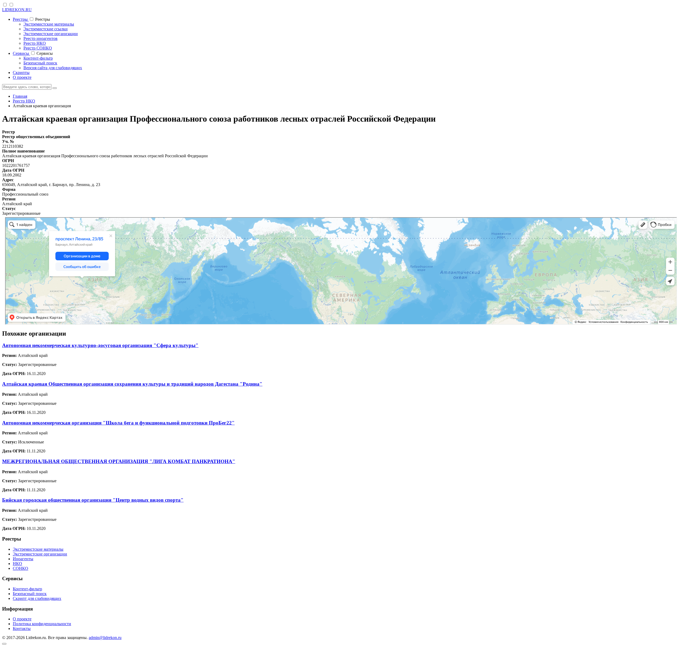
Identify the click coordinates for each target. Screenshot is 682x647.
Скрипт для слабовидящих (37, 598)
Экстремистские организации (50, 33)
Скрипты (21, 72)
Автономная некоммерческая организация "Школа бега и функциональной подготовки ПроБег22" (118, 423)
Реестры (21, 19)
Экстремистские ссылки (45, 29)
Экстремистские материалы (48, 24)
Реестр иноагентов (40, 38)
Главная (20, 96)
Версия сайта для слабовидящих (52, 67)
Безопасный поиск (40, 63)
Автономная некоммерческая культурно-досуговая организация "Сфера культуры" (100, 345)
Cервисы (21, 53)
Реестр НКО (34, 43)
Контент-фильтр (38, 58)
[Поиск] (54, 88)
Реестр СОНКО (37, 48)
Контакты (22, 628)
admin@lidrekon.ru (105, 637)
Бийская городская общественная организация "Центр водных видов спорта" (93, 500)
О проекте (22, 77)
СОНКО (20, 568)
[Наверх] (4, 644)
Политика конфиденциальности (42, 623)
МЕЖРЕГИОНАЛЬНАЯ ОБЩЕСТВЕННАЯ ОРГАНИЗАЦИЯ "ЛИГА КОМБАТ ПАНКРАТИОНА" (118, 461)
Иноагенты (23, 559)
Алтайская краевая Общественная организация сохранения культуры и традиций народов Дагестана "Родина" (132, 384)
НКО (17, 563)
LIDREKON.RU (17, 9)
